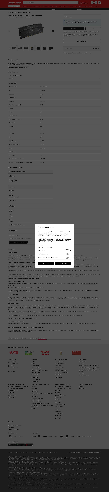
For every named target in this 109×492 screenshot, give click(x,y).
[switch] (67, 254)
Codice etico (45, 247)
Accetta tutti (63, 263)
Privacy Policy (40, 247)
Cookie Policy (40, 245)
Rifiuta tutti (46, 263)
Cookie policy (51, 247)
